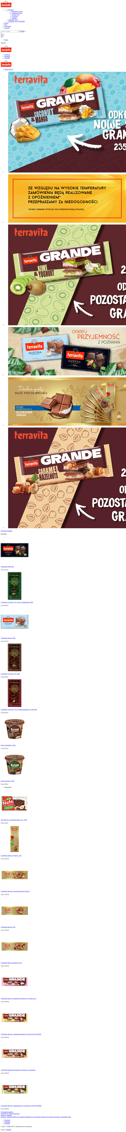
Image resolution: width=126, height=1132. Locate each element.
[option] (64, 122)
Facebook (7, 54)
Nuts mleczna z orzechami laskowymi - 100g (14, 820)
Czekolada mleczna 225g (8, 927)
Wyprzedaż (7, 26)
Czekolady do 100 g (15, 11)
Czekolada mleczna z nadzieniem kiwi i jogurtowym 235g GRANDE (21, 1105)
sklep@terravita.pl (14, 1113)
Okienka (14, 18)
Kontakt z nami (59, 1117)
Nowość (6, 28)
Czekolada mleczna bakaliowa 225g (11, 963)
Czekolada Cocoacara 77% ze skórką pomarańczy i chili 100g (19, 709)
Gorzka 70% (15, 15)
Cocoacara (15, 16)
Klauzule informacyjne (42, 1117)
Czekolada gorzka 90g (7, 566)
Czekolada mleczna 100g (8, 638)
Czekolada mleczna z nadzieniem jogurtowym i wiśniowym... (19, 998)
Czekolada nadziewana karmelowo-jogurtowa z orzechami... (18, 1070)
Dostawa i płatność (6, 1115)
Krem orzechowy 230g (7, 781)
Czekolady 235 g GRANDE (16, 21)
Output (8, 1129)
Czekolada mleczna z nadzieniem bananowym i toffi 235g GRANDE (21, 1034)
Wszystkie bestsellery (7, 1112)
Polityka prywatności (18, 1117)
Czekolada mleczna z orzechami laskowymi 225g (15, 891)
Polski (6, 40)
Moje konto (67, 1117)
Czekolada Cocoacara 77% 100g (10, 674)
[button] (4, 531)
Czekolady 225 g (13, 20)
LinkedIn (7, 58)
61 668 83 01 (4, 1113)
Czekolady (9, 10)
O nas (33, 1117)
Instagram (7, 56)
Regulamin (28, 1117)
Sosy (5, 25)
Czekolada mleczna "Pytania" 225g (11, 855)
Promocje (52, 1117)
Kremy (6, 23)
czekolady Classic (17, 13)
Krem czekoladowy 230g (8, 745)
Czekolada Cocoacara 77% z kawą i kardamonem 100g (17, 602)
